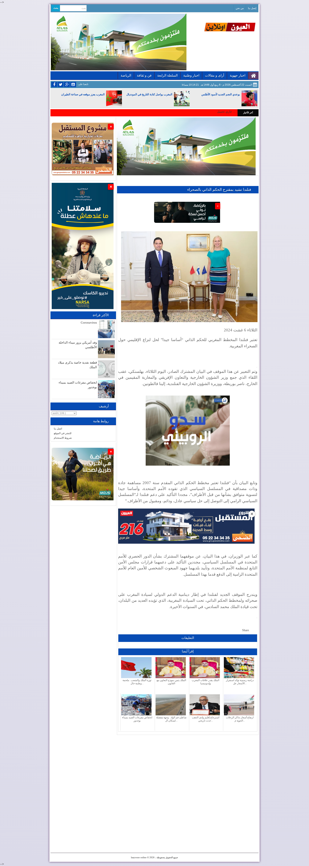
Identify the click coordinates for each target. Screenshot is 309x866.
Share (245, 630)
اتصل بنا (58, 428)
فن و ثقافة (144, 75)
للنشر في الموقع (62, 433)
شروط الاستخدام (63, 437)
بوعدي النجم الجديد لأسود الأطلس (220, 94)
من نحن (240, 8)
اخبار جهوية (237, 75)
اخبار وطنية (191, 75)
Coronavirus (89, 322)
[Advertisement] (188, 764)
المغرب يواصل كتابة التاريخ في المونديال (149, 94)
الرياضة (126, 75)
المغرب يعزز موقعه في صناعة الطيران (83, 94)
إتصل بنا (252, 8)
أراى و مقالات (214, 75)
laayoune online (139, 857)
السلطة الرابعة (167, 75)
